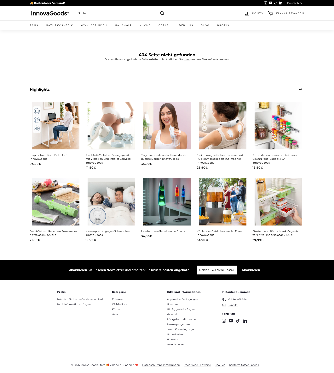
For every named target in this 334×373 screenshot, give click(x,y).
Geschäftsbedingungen (181, 329)
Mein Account (175, 344)
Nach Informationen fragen (74, 304)
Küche (145, 25)
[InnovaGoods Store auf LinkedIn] (245, 321)
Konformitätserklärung (244, 364)
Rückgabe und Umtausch (182, 319)
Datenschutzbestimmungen (161, 364)
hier (186, 59)
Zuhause (117, 299)
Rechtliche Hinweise (197, 364)
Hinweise (172, 339)
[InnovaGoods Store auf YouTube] (231, 321)
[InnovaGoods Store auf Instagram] (224, 321)
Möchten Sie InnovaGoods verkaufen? (80, 299)
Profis (223, 25)
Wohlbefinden (94, 25)
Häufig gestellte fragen (181, 309)
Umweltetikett (176, 334)
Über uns (185, 25)
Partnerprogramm (178, 324)
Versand (172, 314)
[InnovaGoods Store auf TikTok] (238, 321)
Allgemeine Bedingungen (182, 299)
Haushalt (123, 25)
